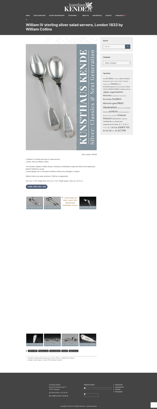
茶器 (116, 131)
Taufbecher (124, 118)
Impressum (119, 385)
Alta (104, 78)
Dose (119, 84)
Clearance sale (43, 351)
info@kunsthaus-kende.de (59, 396)
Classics (64, 351)
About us (85, 15)
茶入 (113, 130)
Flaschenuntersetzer (120, 86)
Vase (113, 121)
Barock (122, 78)
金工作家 (122, 130)
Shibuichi (107, 118)
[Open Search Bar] (26, 20)
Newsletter (119, 392)
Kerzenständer (115, 95)
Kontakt (117, 389)
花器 (106, 131)
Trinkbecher (107, 121)
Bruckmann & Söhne (113, 81)
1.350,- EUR (37, 187)
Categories (72, 15)
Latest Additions (39, 15)
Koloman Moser (122, 95)
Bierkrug (105, 81)
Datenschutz (119, 387)
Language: (119, 15)
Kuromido (107, 99)
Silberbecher (116, 119)
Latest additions (55, 351)
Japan (106, 92)
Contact (108, 15)
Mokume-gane (110, 103)
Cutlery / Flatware (123, 81)
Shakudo (121, 115)
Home (28, 15)
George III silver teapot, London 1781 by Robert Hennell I (45, 360)
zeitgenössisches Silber (110, 124)
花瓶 (110, 131)
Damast (114, 84)
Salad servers (73, 351)
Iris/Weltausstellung (124, 89)
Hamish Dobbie (113, 89)
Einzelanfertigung (108, 87)
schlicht (113, 111)
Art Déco (109, 78)
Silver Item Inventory (57, 15)
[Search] (127, 46)
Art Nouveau (116, 78)
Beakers (127, 78)
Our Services (97, 15)
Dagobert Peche (106, 84)
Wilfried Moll (118, 121)
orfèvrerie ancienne (121, 108)
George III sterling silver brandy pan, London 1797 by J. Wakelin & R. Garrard (51, 358)
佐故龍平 (122, 127)
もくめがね (112, 127)
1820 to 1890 (33, 351)
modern (117, 99)
